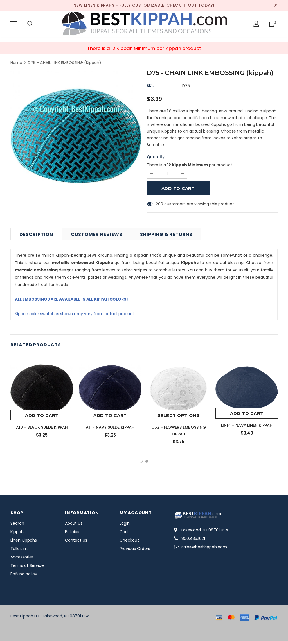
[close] (275, 5)
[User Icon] (256, 24)
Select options (179, 415)
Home (16, 62)
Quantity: (156, 157)
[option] (75, 136)
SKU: (151, 85)
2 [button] (146, 461)
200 (159, 204)
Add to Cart (41, 415)
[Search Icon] (30, 24)
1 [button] (141, 461)
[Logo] (144, 23)
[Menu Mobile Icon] (13, 24)
